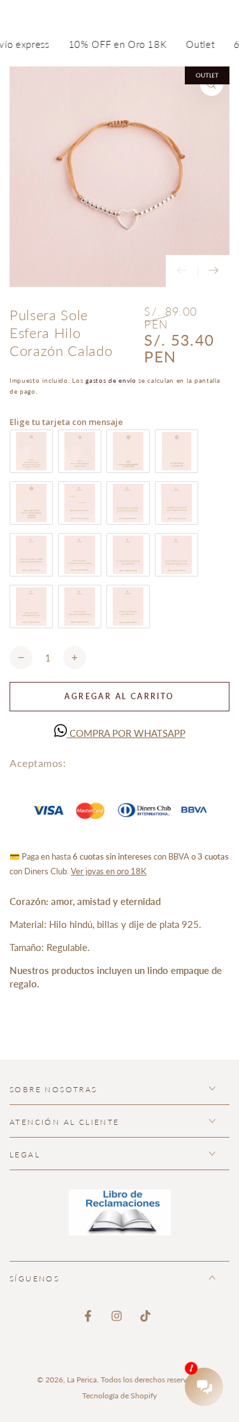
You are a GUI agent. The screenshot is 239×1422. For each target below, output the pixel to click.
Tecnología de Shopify (119, 1395)
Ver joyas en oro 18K (109, 871)
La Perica (82, 1379)
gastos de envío (110, 380)
